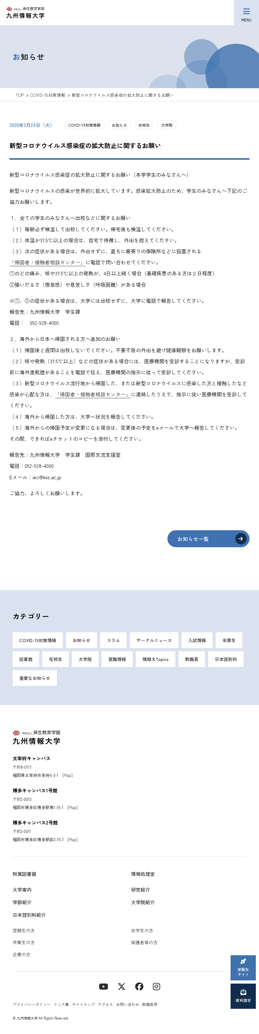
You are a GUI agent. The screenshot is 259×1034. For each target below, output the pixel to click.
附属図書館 (24, 873)
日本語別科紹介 (29, 914)
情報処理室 (143, 873)
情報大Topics (155, 659)
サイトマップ (83, 1004)
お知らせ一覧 (193, 539)
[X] (121, 986)
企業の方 (21, 954)
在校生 (144, 125)
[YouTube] (103, 986)
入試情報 (197, 640)
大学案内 (22, 889)
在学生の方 (142, 930)
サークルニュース (154, 640)
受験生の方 (24, 930)
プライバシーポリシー (32, 1004)
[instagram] (156, 986)
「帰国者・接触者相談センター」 (47, 262)
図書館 (26, 659)
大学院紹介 (143, 902)
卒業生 (229, 640)
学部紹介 (22, 902)
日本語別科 (226, 659)
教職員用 (149, 1004)
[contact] (139, 986)
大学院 (166, 125)
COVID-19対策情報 (84, 125)
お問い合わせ (127, 1004)
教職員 (191, 659)
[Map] (68, 775)
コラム (113, 640)
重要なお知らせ (34, 678)
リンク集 (61, 1004)
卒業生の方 (24, 942)
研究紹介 (140, 889)
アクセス (105, 1004)
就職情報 (117, 659)
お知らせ (119, 125)
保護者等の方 (144, 942)
